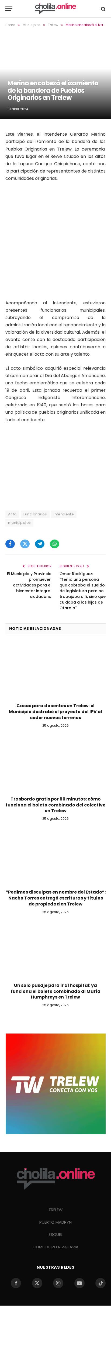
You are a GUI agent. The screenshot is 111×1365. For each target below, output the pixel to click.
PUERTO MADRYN (55, 1222)
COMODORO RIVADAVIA (55, 1247)
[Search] (103, 9)
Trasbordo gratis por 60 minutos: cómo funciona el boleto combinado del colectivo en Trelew (56, 805)
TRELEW (55, 1210)
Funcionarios (35, 514)
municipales (19, 522)
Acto (12, 514)
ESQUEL (56, 1234)
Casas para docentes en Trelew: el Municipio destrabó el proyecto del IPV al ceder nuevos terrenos (55, 712)
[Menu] (8, 9)
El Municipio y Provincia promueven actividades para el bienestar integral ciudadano (29, 585)
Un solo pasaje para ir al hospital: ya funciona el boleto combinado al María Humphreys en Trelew (55, 991)
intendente (64, 514)
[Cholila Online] (55, 9)
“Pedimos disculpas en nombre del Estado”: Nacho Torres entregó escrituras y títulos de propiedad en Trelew (56, 898)
